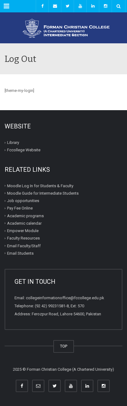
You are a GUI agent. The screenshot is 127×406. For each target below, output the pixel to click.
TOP (63, 346)
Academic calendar (24, 223)
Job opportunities (23, 200)
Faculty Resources (23, 238)
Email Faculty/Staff (24, 245)
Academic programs (25, 215)
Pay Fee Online (20, 208)
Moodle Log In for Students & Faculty (40, 185)
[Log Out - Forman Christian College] (63, 27)
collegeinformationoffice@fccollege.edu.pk (65, 298)
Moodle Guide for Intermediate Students (43, 193)
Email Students (20, 253)
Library (13, 142)
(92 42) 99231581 (50, 306)
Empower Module (23, 230)
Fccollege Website (23, 150)
